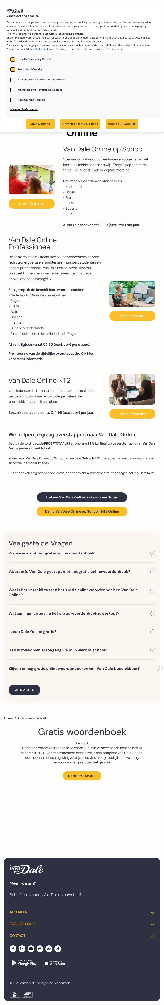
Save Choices (40, 124)
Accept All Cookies (122, 124)
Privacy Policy (34, 49)
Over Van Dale (22, 924)
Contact (17, 936)
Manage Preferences (24, 109)
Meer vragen (24, 690)
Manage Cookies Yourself (53, 983)
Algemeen (18, 912)
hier (118, 458)
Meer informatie (31, 203)
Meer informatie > (82, 776)
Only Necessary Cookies (80, 124)
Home (10, 718)
